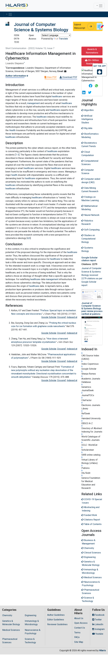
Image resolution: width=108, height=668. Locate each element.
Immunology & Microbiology (32, 623)
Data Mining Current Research (89, 190)
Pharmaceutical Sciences (9, 641)
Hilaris (102, 650)
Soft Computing (92, 229)
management (33, 103)
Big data (88, 128)
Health (12, 130)
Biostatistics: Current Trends (89, 145)
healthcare (57, 96)
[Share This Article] (90, 85)
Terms (77, 632)
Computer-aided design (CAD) (90, 181)
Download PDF (69, 77)
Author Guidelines (56, 615)
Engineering (30, 615)
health (14, 175)
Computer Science (87, 172)
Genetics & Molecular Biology (11, 623)
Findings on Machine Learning (90, 199)
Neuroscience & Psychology (32, 632)
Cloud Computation (87, 154)
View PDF (51, 77)
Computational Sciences (89, 163)
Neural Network (91, 215)
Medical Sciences (11, 630)
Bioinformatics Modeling (90, 136)
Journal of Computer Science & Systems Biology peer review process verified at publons (92, 308)
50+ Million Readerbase (92, 62)
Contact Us (79, 627)
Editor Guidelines (55, 619)
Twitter (98, 619)
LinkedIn (98, 624)
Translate (63, 38)
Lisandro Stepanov (14, 63)
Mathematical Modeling (89, 208)
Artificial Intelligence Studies (87, 119)
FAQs (77, 637)
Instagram (99, 629)
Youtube (99, 633)
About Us (78, 618)
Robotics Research (87, 222)
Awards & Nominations (92, 51)
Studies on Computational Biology (88, 238)
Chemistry (7, 615)
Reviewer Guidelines (57, 624)
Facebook (99, 615)
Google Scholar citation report (89, 259)
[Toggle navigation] (99, 6)
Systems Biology (87, 249)
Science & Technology (30, 641)
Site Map (78, 642)
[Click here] (16, 5)
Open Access (80, 623)
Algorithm (89, 110)
